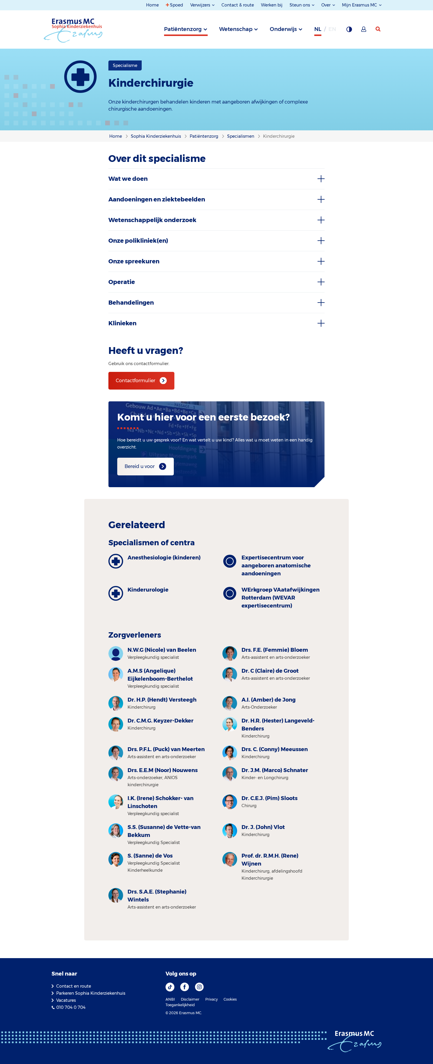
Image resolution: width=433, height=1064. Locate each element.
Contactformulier (135, 380)
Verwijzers (200, 5)
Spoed (176, 5)
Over (326, 5)
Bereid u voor (140, 466)
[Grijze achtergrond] (349, 31)
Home (152, 5)
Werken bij (271, 5)
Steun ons (300, 5)
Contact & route (238, 5)
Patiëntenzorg (183, 29)
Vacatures (66, 1000)
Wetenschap (235, 29)
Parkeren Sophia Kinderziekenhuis (90, 993)
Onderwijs (283, 29)
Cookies (230, 999)
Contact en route (73, 986)
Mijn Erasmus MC (360, 5)
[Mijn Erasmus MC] (364, 31)
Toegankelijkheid (180, 1005)
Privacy (211, 999)
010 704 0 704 (70, 1007)
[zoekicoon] (378, 29)
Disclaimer (190, 999)
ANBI (170, 999)
